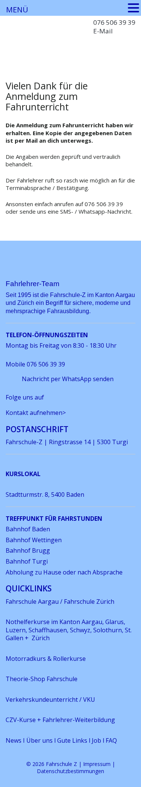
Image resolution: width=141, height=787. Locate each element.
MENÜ (17, 10)
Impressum (97, 763)
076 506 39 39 (114, 22)
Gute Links (72, 740)
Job (96, 740)
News (14, 740)
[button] (133, 8)
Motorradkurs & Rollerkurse (46, 658)
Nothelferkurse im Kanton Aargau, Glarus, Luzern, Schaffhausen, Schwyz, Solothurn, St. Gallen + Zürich (69, 630)
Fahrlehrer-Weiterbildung (78, 720)
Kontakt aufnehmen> (36, 413)
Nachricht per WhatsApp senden (68, 379)
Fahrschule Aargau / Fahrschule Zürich (60, 601)
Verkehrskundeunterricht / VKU (50, 699)
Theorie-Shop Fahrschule (41, 679)
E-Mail (103, 31)
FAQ (111, 740)
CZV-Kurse (21, 720)
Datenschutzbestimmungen (70, 771)
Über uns (39, 740)
